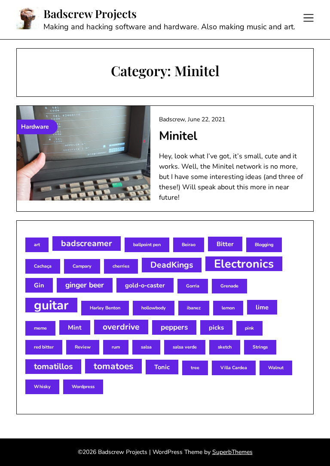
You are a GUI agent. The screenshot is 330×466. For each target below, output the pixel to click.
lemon (228, 308)
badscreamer (86, 243)
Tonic (162, 367)
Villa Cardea (233, 367)
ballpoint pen (147, 244)
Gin (39, 285)
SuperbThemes (232, 452)
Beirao (189, 244)
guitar (51, 305)
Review (83, 347)
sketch (225, 347)
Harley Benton (105, 308)
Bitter (225, 244)
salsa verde (185, 347)
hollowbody (153, 308)
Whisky (42, 386)
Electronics (244, 263)
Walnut (276, 367)
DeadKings (171, 265)
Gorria (192, 286)
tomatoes (113, 366)
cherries (121, 266)
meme (40, 328)
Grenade (229, 286)
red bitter (44, 347)
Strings (260, 347)
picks (216, 327)
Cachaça (43, 266)
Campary (82, 266)
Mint (75, 327)
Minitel (178, 136)
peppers (174, 327)
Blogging (264, 244)
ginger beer (84, 285)
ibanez (194, 308)
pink (249, 328)
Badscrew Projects (90, 13)
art (37, 244)
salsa (146, 347)
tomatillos (53, 366)
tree (195, 367)
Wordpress (83, 386)
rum (116, 347)
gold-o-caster (145, 285)
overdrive (121, 327)
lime (262, 307)
